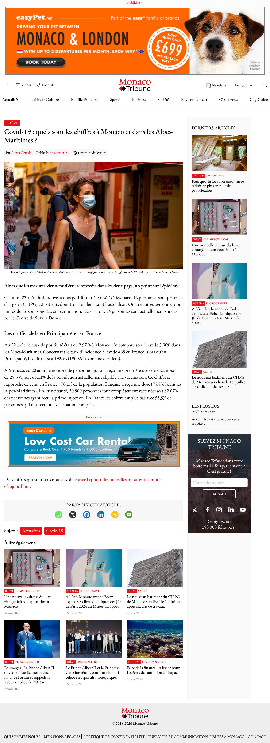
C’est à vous (228, 99)
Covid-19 (54, 530)
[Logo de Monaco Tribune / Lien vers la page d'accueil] (135, 84)
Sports (115, 99)
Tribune (134, 661)
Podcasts (48, 85)
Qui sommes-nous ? (22, 736)
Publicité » (94, 416)
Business (139, 99)
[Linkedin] (100, 514)
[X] (72, 514)
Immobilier (215, 175)
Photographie (90, 590)
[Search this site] (264, 85)
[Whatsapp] (58, 514)
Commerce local (28, 590)
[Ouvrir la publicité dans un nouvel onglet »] (135, 41)
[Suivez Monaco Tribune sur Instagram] (219, 510)
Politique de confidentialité (114, 736)
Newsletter (220, 85)
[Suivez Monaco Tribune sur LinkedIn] (231, 510)
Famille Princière (84, 99)
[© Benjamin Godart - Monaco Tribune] (155, 568)
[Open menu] (5, 82)
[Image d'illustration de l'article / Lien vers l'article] (32, 568)
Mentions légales (62, 736)
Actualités (10, 99)
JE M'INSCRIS (219, 494)
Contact (257, 736)
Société (163, 99)
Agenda (72, 590)
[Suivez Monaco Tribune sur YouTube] (243, 510)
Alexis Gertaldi (21, 152)
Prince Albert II (27, 661)
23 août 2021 (59, 152)
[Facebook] (86, 514)
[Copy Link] (115, 514)
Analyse (199, 175)
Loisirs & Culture (44, 99)
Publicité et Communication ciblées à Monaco (196, 736)
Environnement (194, 99)
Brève (12, 122)
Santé (142, 590)
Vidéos (26, 85)
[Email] (128, 514)
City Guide (259, 99)
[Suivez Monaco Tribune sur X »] (195, 510)
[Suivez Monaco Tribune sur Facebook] (207, 510)
